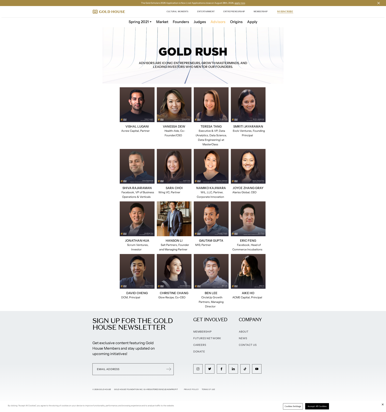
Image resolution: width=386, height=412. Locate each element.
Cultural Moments (177, 11)
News (243, 338)
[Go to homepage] (109, 12)
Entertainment (206, 11)
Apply (252, 22)
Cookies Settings (293, 406)
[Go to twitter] (209, 369)
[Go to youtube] (256, 369)
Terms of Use (208, 389)
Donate (199, 351)
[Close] (382, 404)
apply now (239, 3)
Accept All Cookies (317, 406)
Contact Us (248, 345)
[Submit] (168, 369)
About (244, 331)
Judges (200, 22)
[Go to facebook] (221, 369)
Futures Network (207, 338)
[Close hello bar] (378, 3)
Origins (236, 22)
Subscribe (285, 11)
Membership (261, 11)
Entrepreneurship (234, 11)
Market (162, 22)
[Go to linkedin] (233, 369)
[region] (193, 406)
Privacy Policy (191, 389)
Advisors (218, 22)
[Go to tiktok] (245, 369)
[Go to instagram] (198, 369)
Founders (181, 22)
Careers (199, 345)
